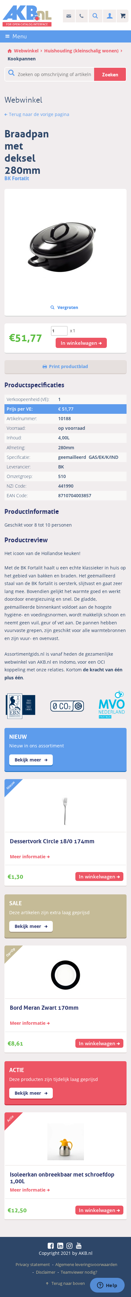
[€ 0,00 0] (122, 16)
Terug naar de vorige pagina (39, 114)
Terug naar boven (68, 1283)
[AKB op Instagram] (70, 1245)
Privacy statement (33, 1264)
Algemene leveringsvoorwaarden (86, 1264)
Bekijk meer (28, 760)
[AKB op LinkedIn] (61, 1245)
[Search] (94, 16)
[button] (81, 343)
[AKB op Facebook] (52, 1245)
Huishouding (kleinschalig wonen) (81, 51)
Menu (19, 36)
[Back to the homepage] (27, 16)
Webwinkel (26, 51)
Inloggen (109, 16)
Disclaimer (45, 1272)
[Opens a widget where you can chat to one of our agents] (107, 1286)
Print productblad (68, 366)
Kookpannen (22, 59)
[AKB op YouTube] (79, 1245)
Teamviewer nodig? (79, 1272)
